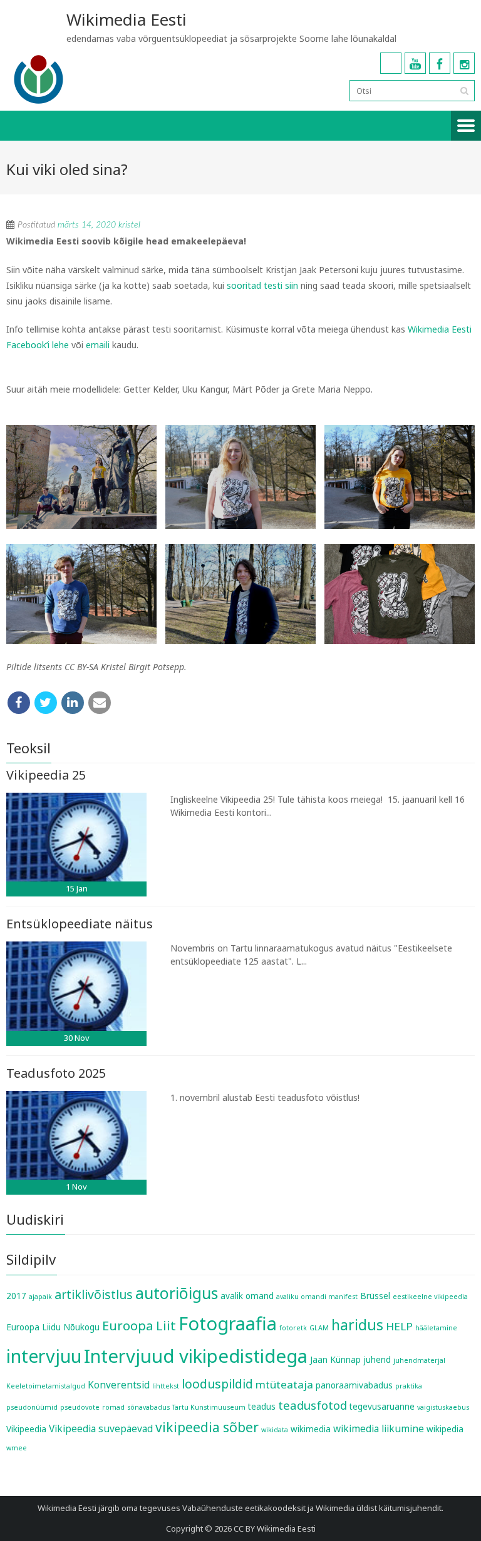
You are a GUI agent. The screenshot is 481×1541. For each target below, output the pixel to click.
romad (113, 1407)
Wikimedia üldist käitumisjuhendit (379, 1507)
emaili (98, 345)
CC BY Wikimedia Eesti (275, 1528)
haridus (357, 1325)
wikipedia (445, 1429)
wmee (16, 1447)
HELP (399, 1326)
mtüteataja (284, 1384)
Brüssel (375, 1296)
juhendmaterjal (419, 1360)
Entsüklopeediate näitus (79, 923)
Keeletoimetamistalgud (45, 1386)
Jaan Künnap (335, 1359)
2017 (16, 1296)
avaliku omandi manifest (317, 1296)
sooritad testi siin (262, 285)
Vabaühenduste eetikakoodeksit (244, 1507)
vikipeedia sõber (207, 1427)
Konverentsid (119, 1385)
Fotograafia (227, 1323)
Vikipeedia (26, 1429)
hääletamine (436, 1327)
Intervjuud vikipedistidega (196, 1355)
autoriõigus (176, 1292)
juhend (377, 1359)
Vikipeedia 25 (46, 774)
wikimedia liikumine (378, 1428)
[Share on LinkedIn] (72, 702)
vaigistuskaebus (443, 1407)
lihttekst (165, 1386)
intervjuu (43, 1355)
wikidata (274, 1429)
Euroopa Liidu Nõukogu (53, 1327)
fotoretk (293, 1327)
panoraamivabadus (354, 1385)
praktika (408, 1386)
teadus (262, 1406)
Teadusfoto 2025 (56, 1073)
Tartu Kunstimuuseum (209, 1407)
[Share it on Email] (99, 702)
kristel (129, 225)
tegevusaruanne (382, 1406)
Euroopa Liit (139, 1325)
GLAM (319, 1327)
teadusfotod (312, 1405)
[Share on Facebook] (19, 702)
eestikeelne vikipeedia (430, 1296)
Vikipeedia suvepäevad (101, 1428)
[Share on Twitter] (45, 702)
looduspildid (217, 1383)
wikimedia (311, 1429)
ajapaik (40, 1296)
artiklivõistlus (93, 1294)
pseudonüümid (32, 1407)
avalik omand (247, 1296)
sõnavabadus (148, 1407)
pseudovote (80, 1407)
